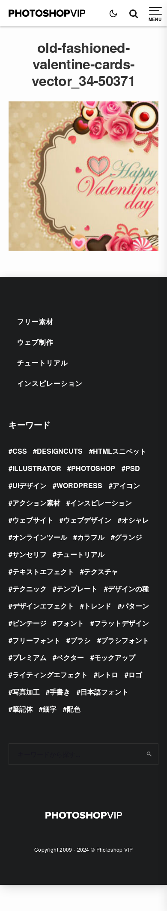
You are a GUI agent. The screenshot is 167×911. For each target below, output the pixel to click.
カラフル (90, 537)
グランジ (128, 537)
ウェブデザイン (87, 520)
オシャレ (135, 520)
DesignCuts (60, 451)
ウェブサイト (33, 520)
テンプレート (77, 588)
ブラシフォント (125, 640)
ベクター (70, 657)
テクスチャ (101, 571)
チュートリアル (42, 362)
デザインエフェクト (43, 606)
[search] (149, 754)
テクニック (29, 588)
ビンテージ (29, 623)
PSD (132, 468)
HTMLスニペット (119, 451)
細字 (50, 709)
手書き (60, 692)
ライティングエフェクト (50, 674)
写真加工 (26, 692)
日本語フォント (104, 692)
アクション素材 (36, 502)
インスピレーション (50, 383)
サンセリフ (29, 554)
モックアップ (114, 657)
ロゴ (135, 674)
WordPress (79, 485)
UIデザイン (29, 485)
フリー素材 (35, 321)
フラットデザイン (121, 623)
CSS (19, 451)
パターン (135, 606)
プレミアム (29, 657)
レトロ (108, 674)
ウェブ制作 (35, 342)
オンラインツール (39, 537)
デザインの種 (128, 588)
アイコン (126, 485)
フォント (70, 623)
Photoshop (93, 468)
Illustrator (36, 468)
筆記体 (22, 709)
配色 (74, 709)
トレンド (97, 606)
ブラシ (80, 640)
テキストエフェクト (43, 571)
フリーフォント (36, 640)
